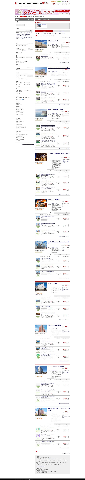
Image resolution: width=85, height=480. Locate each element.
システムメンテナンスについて (28, 144)
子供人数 (24, 50)
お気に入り (54, 1)
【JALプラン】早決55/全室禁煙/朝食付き (47, 271)
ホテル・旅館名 (19, 75)
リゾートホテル (20, 62)
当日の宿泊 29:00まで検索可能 (21, 45)
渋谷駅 (26, 34)
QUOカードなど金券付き (22, 134)
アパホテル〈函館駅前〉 (54, 199)
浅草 (31, 37)
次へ (69, 26)
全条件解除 (31, 19)
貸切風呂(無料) (20, 109)
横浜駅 (28, 34)
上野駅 (29, 37)
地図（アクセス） (58, 52)
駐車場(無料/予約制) (21, 127)
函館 (56, 44)
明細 (68, 57)
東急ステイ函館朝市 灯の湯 (55, 109)
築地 (24, 38)
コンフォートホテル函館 (54, 325)
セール (19, 132)
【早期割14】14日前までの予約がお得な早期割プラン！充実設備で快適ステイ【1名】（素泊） (48, 134)
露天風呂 (19, 104)
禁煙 (17, 99)
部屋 (32, 49)
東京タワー (18, 37)
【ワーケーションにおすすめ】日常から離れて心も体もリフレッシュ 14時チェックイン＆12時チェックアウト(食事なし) (48, 390)
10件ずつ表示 (46, 35)
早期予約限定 (20, 136)
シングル (19, 82)
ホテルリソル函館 (52, 283)
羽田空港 (24, 35)
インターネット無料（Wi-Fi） (23, 97)
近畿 (31, 32)
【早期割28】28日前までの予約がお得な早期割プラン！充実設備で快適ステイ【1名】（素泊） (48, 126)
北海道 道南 (53, 44)
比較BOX (59, 1)
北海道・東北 (22, 32)
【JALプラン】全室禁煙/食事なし (46, 258)
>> (69, 37)
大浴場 (19, 106)
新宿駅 (23, 34)
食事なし (28, 90)
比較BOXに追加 (38, 60)
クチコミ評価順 (43, 33)
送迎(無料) (19, 122)
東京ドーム (23, 37)
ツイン (28, 82)
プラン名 (24, 75)
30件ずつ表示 (52, 35)
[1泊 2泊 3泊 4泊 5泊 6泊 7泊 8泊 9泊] (30, 43)
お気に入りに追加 (39, 50)
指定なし (24, 99)
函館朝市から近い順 (62, 33)
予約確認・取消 (64, 1)
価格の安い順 (49, 33)
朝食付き (19, 90)
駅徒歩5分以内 (20, 121)
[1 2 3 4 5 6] (18, 49)
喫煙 (20, 99)
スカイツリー (28, 35)
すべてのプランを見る (64, 62)
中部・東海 (28, 32)
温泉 (18, 103)
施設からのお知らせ (39, 294)
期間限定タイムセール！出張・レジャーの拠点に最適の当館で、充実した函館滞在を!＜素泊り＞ (48, 84)
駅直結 (19, 119)
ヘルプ (69, 1)
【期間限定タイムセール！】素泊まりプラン (48, 441)
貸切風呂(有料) (20, 111)
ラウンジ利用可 (20, 139)
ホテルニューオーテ (53, 40)
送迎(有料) (19, 124)
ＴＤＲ (17, 35)
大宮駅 (22, 38)
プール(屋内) (20, 112)
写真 (66, 52)
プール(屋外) (20, 114)
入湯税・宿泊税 (51, 458)
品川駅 (20, 34)
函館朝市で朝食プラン (44, 56)
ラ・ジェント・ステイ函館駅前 (56, 366)
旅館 (18, 64)
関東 (25, 32)
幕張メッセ (18, 38)
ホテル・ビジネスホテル (22, 61)
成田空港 (20, 35)
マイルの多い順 (54, 33)
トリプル (19, 84)
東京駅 (17, 34)
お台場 (26, 37)
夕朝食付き (19, 91)
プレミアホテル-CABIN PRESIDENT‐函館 (59, 68)
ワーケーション (20, 137)
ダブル (28, 84)
